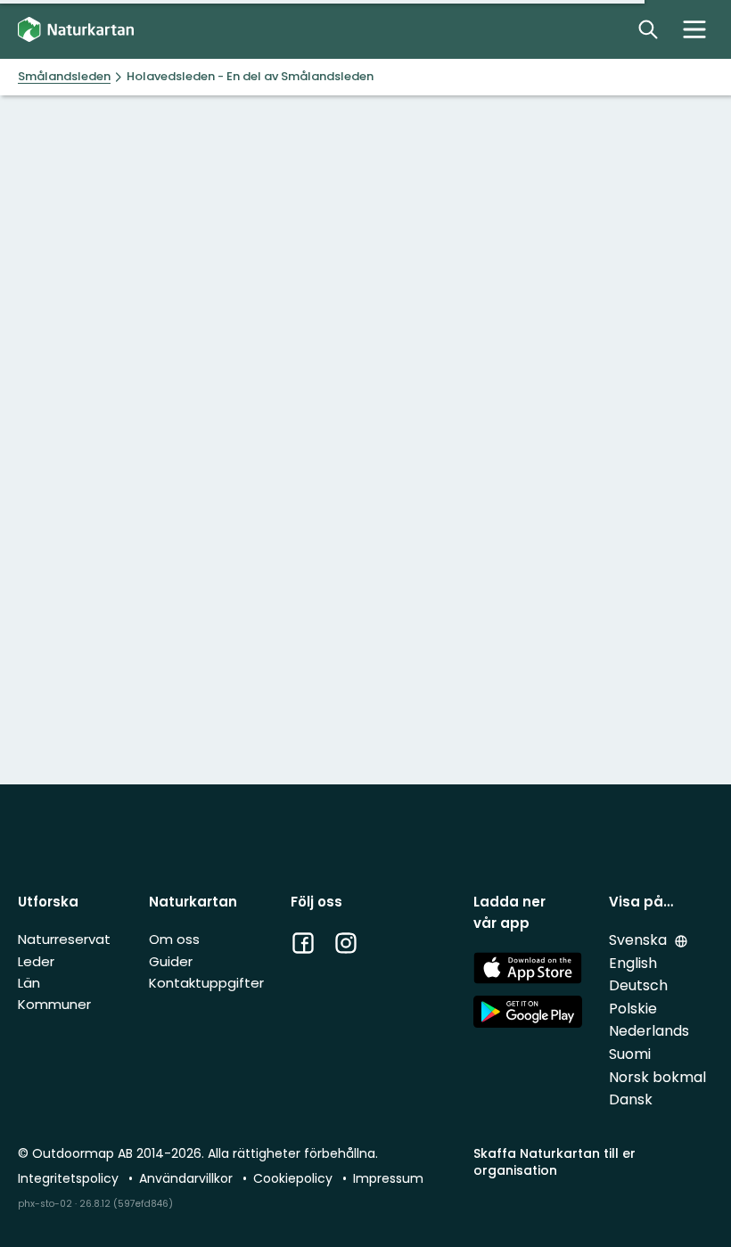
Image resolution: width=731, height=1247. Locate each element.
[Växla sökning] (648, 29)
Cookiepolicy (294, 1178)
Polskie (633, 1008)
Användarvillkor (187, 1178)
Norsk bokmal (657, 1077)
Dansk (631, 1099)
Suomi (630, 1054)
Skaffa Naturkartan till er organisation (554, 1161)
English (633, 963)
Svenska (639, 940)
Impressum (388, 1178)
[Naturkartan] (76, 30)
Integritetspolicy (70, 1178)
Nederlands (649, 1031)
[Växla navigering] (694, 29)
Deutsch (638, 985)
